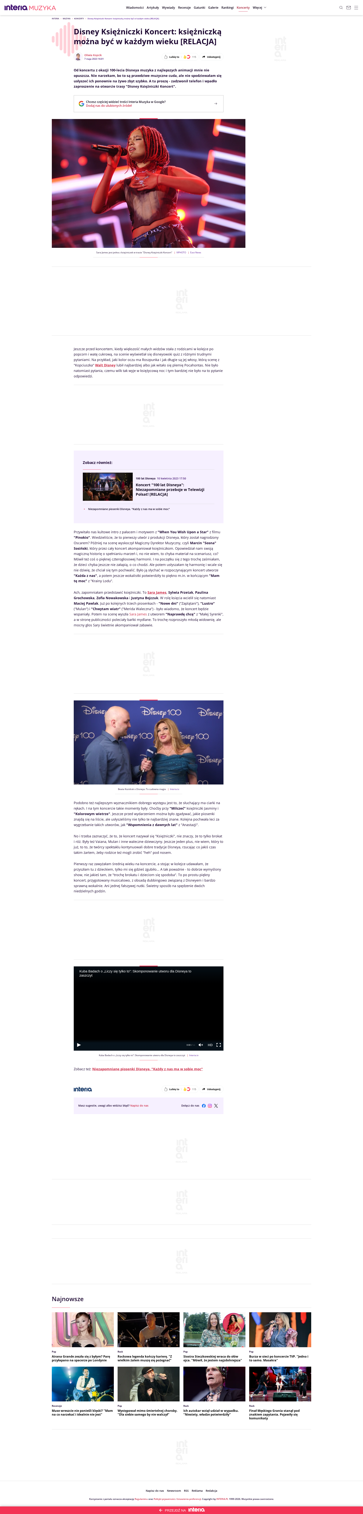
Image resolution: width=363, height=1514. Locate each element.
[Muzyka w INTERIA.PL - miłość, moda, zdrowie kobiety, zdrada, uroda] (42, 8)
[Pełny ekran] (218, 1045)
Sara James (138, 614)
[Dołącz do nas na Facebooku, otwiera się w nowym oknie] (204, 1106)
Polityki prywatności (164, 1499)
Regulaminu (141, 1499)
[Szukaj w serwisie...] (341, 7)
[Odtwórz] (79, 1045)
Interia (55, 18)
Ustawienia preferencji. (189, 1499)
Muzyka (67, 18)
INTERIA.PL (222, 1499)
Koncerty (79, 18)
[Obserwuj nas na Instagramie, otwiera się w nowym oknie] (210, 1106)
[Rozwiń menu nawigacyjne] (356, 7)
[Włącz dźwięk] (201, 1045)
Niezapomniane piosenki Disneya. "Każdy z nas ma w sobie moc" (129, 509)
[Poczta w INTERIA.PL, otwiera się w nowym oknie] (348, 7)
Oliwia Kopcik (93, 55)
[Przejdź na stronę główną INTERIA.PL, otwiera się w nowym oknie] (16, 8)
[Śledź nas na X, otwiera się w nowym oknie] (216, 1106)
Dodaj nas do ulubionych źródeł (126, 105)
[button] (199, 7)
